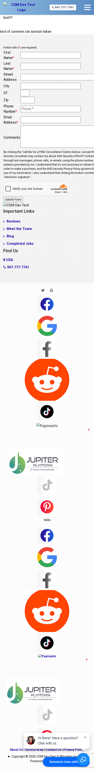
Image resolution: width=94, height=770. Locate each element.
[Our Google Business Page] (51, 290)
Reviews (14, 221)
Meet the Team (19, 229)
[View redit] (47, 379)
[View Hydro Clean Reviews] (47, 484)
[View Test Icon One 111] (49, 451)
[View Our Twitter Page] (43, 290)
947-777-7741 (64, 7)
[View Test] (47, 411)
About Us (16, 749)
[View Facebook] (47, 303)
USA (9, 260)
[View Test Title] (47, 506)
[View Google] (47, 325)
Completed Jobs (20, 244)
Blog (10, 236)
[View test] (47, 347)
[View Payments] (47, 425)
